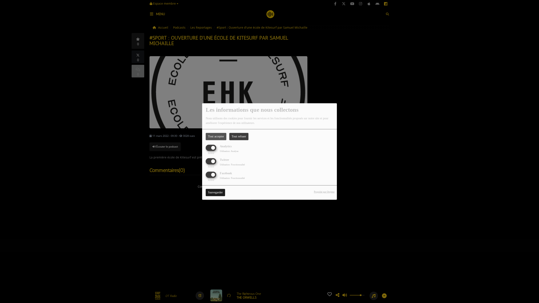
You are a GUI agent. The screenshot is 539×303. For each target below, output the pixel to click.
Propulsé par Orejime (324, 192)
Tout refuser (239, 136)
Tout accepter (216, 136)
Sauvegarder (215, 192)
